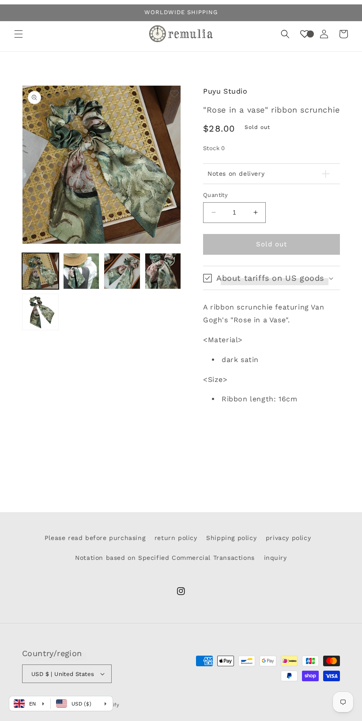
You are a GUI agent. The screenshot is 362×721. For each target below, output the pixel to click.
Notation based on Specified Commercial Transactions (165, 557)
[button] (18, 34)
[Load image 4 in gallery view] (163, 271)
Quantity (215, 195)
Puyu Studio (225, 91)
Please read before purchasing (95, 537)
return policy (176, 537)
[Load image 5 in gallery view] (40, 312)
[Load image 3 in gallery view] (122, 271)
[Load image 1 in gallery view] (40, 271)
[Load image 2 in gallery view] (81, 271)
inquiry (275, 557)
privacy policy (288, 537)
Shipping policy (231, 537)
